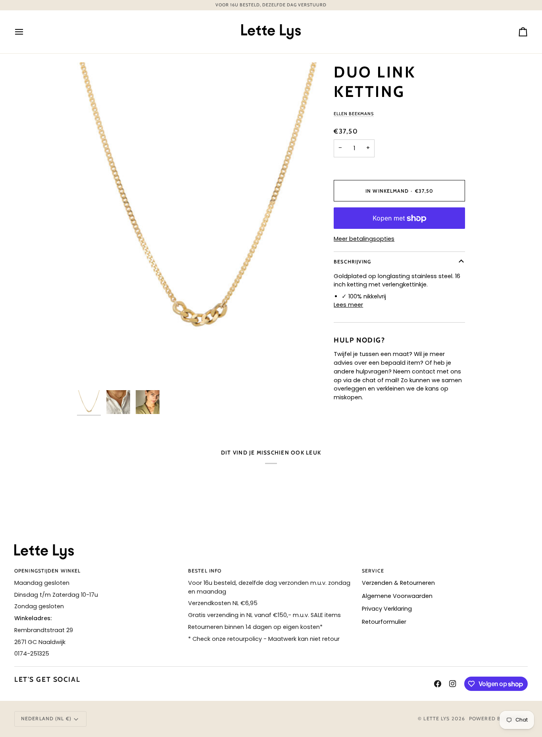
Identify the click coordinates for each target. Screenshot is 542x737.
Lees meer (348, 305)
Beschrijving (352, 262)
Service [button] (373, 571)
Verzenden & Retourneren (398, 583)
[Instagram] (452, 683)
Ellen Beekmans (354, 113)
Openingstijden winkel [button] (47, 571)
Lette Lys (436, 719)
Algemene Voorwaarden (397, 596)
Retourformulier (384, 622)
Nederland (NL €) (46, 719)
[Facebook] (437, 683)
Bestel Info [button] (204, 571)
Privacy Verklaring (387, 609)
